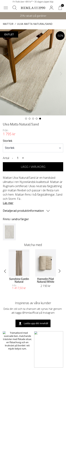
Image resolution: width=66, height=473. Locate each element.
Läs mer (8, 203)
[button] (5, 7)
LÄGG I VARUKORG (33, 167)
